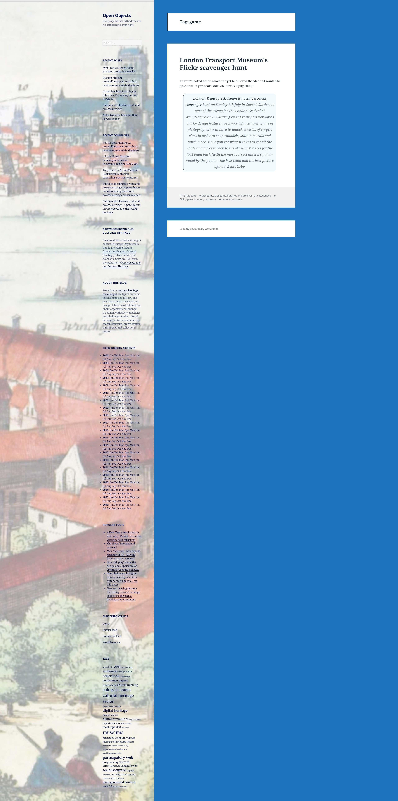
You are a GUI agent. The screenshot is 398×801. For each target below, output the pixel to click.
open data (107, 746)
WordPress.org (111, 642)
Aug (109, 381)
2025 (105, 363)
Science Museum (111, 765)
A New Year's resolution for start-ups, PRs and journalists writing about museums (124, 536)
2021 (105, 392)
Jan (112, 370)
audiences (110, 671)
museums (113, 732)
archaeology (127, 667)
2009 (105, 482)
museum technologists (114, 741)
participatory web (118, 757)
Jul (104, 359)
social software (114, 770)
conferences (109, 684)
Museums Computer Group (119, 737)
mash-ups (109, 727)
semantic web (129, 765)
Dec (129, 404)
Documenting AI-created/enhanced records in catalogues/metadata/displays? (121, 81)
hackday (128, 723)
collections (111, 676)
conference (125, 676)
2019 (105, 407)
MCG (118, 727)
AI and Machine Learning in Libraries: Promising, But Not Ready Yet (120, 95)
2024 (105, 370)
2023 (105, 378)
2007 (105, 497)
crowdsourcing (127, 685)
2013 (105, 452)
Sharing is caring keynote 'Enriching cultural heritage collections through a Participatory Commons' (123, 594)
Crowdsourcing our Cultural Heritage (122, 264)
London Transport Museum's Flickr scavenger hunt (224, 64)
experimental (110, 723)
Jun (138, 370)
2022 (105, 385)
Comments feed (112, 636)
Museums (207, 195)
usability (132, 774)
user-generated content (119, 782)
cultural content (117, 689)
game (189, 199)
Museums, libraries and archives (233, 195)
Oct (119, 366)
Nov (124, 381)
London (198, 199)
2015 (105, 437)
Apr (127, 430)
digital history (110, 714)
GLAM (121, 723)
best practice (125, 671)
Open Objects (117, 15)
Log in (106, 623)
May (132, 392)
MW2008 (130, 742)
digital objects (135, 719)
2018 (105, 415)
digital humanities (116, 719)
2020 (105, 400)
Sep (114, 374)
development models (112, 706)
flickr (182, 199)
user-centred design (113, 778)
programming (110, 762)
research (124, 762)
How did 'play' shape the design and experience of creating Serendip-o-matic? (123, 565)
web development (120, 786)
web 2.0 (107, 786)
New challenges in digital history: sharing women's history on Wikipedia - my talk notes (122, 579)
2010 (105, 475)
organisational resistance (115, 749)
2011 (105, 467)
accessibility (108, 667)
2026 (105, 355)
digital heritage (115, 710)
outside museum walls (112, 753)
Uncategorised (119, 774)
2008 (105, 489)
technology (107, 774)
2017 (105, 422)
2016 (105, 430)
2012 (105, 460)
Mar (121, 363)
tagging (130, 770)
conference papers (115, 680)
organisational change (120, 746)
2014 (105, 445)
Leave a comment (232, 199)
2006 (105, 504)
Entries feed (110, 630)
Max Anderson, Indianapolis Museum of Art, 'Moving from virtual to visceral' (123, 554)
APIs (117, 666)
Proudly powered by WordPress (199, 228)
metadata (125, 727)
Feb (116, 355)
